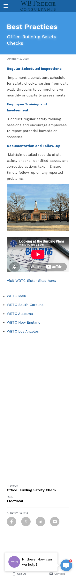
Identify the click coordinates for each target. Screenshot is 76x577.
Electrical (15, 501)
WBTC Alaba (17, 314)
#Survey (53, 447)
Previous (12, 485)
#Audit (18, 447)
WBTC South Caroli (23, 305)
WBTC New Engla (21, 322)
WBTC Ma (15, 296)
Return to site (19, 512)
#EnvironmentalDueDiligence (31, 423)
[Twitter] (26, 521)
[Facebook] (11, 521)
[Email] (54, 521)
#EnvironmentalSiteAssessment (34, 432)
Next (10, 496)
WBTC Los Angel (21, 331)
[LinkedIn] (40, 521)
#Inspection (35, 447)
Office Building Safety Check (32, 490)
